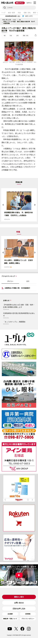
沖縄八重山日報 (6, 19)
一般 (19, 19)
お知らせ (6, 300)
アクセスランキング (8, 276)
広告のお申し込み (19, 608)
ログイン (29, 3)
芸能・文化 (27, 12)
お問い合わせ (19, 603)
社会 (19, 12)
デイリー (10, 281)
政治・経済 (11, 12)
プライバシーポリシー (28, 618)
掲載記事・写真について (10, 618)
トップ (3, 12)
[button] (3, 205)
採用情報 (27, 614)
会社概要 (10, 614)
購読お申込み (20, 3)
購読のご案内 (19, 597)
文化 (17, 35)
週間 (27, 281)
